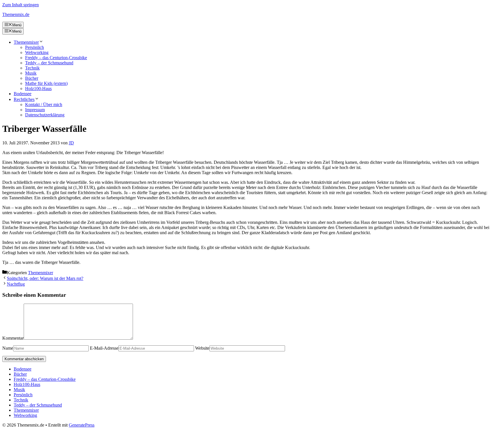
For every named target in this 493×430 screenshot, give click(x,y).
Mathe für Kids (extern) (46, 83)
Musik (31, 73)
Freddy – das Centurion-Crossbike (56, 57)
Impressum (35, 109)
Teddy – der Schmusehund (49, 62)
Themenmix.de (15, 14)
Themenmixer (26, 42)
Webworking (37, 52)
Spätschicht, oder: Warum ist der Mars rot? (45, 278)
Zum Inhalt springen (20, 4)
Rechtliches (24, 99)
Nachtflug (16, 284)
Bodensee (22, 93)
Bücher (31, 78)
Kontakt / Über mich (43, 104)
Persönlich (34, 47)
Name (7, 348)
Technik (32, 67)
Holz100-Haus (38, 88)
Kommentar (13, 338)
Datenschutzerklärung (44, 114)
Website (202, 348)
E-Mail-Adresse (104, 348)
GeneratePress (81, 425)
